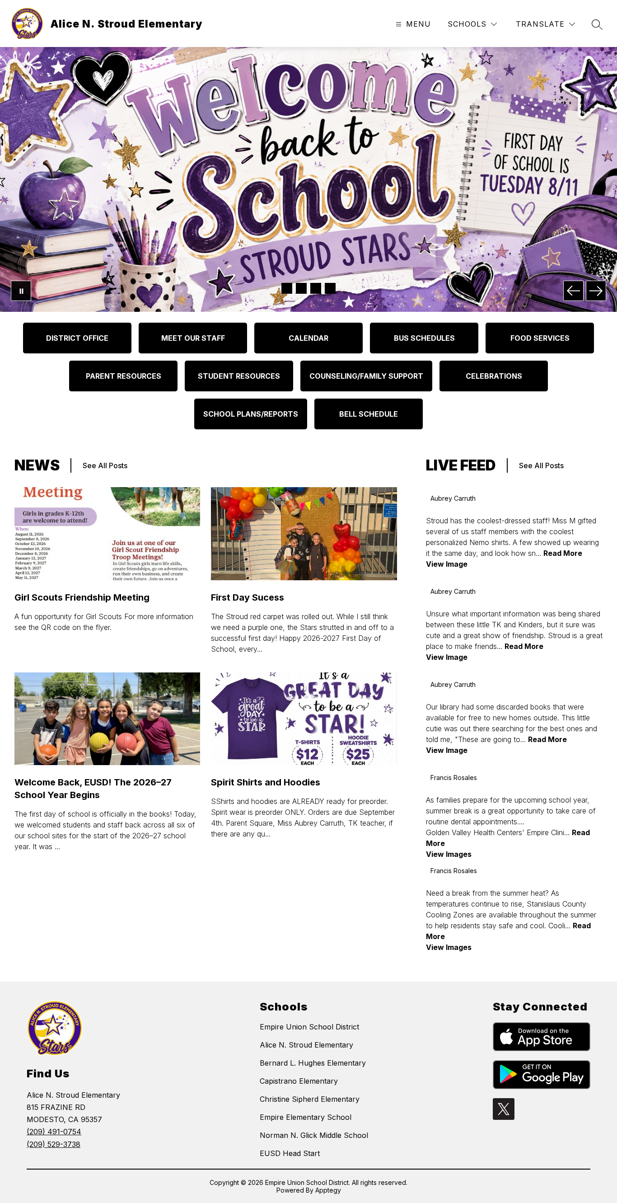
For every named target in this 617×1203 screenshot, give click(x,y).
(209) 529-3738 (53, 1144)
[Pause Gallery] (21, 291)
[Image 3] (315, 288)
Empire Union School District (309, 1026)
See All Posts (105, 465)
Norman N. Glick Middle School (314, 1135)
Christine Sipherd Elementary (310, 1099)
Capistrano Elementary (299, 1081)
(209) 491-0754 (54, 1131)
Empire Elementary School (305, 1117)
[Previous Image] (573, 291)
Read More (562, 553)
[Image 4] (330, 288)
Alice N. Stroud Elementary (306, 1044)
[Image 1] (286, 288)
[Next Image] (596, 291)
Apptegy (328, 1190)
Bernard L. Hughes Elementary (313, 1062)
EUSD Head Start (290, 1153)
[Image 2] (301, 288)
